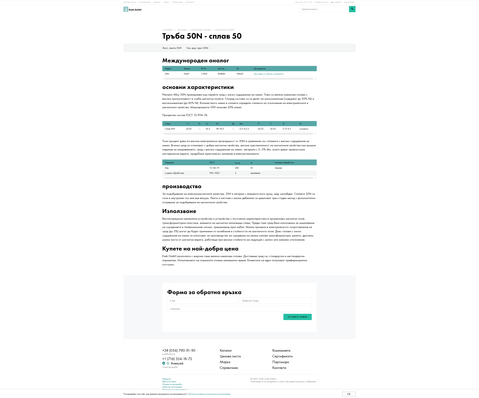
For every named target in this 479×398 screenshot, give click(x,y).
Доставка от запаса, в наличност (269, 73)
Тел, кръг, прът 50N (197, 48)
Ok (349, 394)
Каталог (157, 2)
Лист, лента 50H (171, 48)
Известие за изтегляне (172, 387)
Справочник (177, 2)
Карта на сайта (169, 381)
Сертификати (282, 356)
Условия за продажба (172, 384)
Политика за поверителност (175, 389)
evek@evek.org (321, 2)
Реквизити (166, 379)
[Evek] (132, 9)
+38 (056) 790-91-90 (303, 2)
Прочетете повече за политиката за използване (209, 394)
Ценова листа (129, 2)
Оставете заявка (297, 317)
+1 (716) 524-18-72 (177, 359)
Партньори (280, 362)
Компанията (145, 2)
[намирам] (352, 9)
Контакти (190, 2)
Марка (166, 2)
